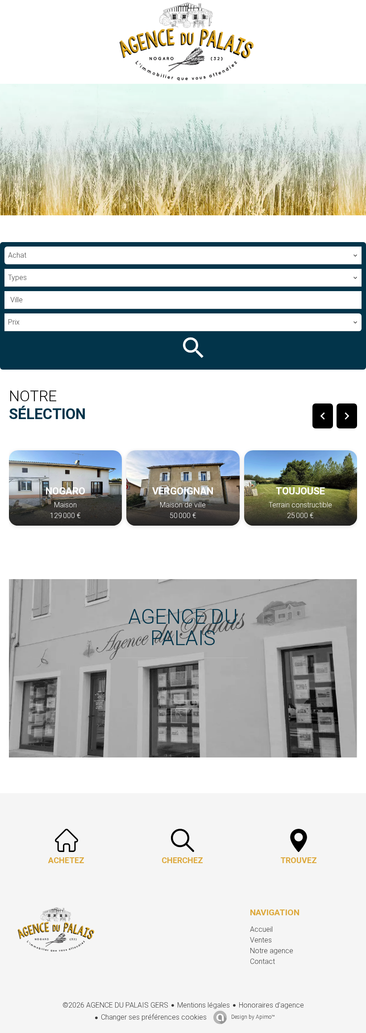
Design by (252, 1017)
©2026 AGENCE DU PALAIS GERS (115, 1005)
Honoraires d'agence (271, 1005)
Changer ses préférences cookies (154, 1017)
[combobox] (183, 255)
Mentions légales (203, 1005)
